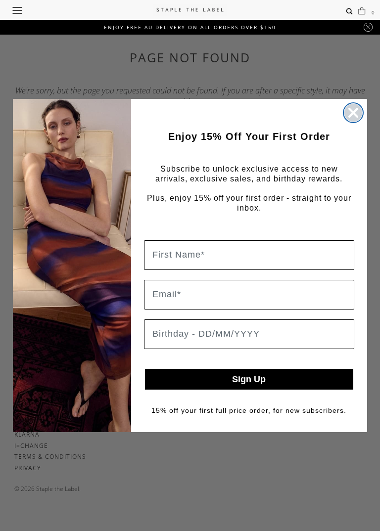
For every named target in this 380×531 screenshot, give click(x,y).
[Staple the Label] (190, 10)
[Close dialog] (353, 113)
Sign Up (249, 379)
